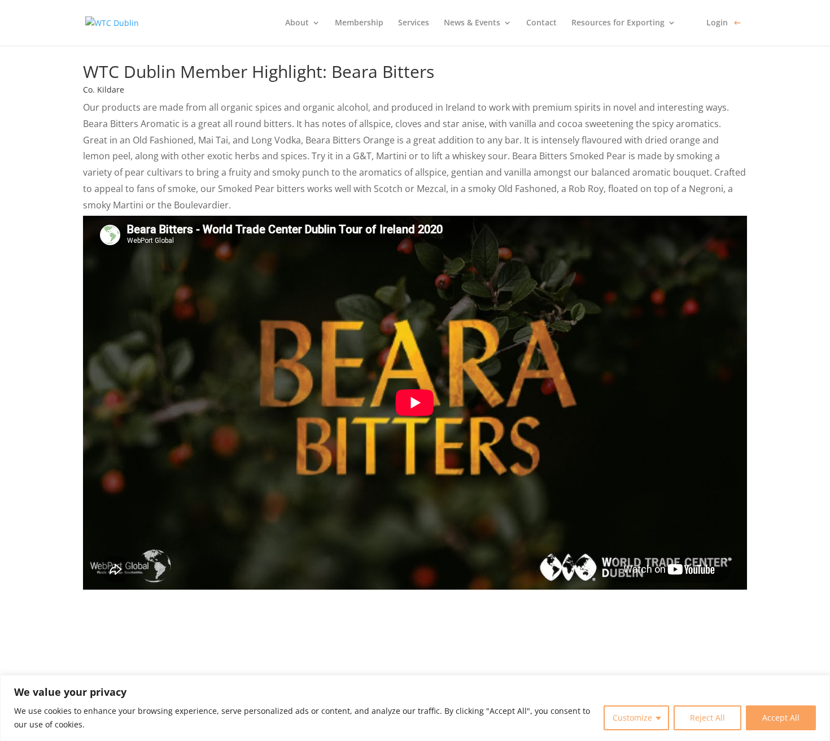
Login (717, 23)
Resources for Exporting (618, 23)
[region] (415, 708)
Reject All (707, 717)
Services (413, 23)
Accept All (781, 717)
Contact (541, 23)
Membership (359, 23)
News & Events (472, 23)
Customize (632, 717)
